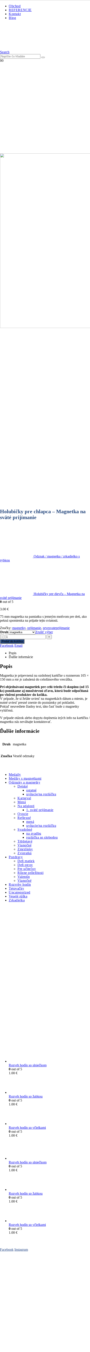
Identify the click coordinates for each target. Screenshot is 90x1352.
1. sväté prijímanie (40, 810)
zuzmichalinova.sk (45, 1346)
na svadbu (33, 833)
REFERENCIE (20, 10)
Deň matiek (26, 861)
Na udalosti (26, 806)
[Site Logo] (24, 48)
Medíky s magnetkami (25, 778)
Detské (22, 786)
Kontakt (15, 14)
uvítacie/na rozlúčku (41, 794)
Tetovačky (16, 888)
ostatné (31, 790)
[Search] (43, 57)
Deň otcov (25, 865)
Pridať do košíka (12, 641)
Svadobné (24, 829)
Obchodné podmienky (15, 1274)
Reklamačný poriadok (15, 1299)
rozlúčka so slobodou (42, 837)
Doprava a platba (12, 1278)
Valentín (23, 876)
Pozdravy (16, 857)
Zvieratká (24, 853)
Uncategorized (19, 892)
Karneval (24, 798)
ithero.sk (69, 1342)
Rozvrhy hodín (20, 884)
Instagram (21, 1249)
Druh (4, 632)
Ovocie (22, 814)
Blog (12, 18)
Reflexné (24, 818)
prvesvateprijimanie (56, 628)
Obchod (15, 6)
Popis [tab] (12, 653)
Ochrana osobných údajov (18, 1295)
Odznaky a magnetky (24, 782)
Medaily (15, 774)
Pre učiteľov (26, 869)
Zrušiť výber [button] (44, 632)
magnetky (19, 628)
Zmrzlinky (25, 849)
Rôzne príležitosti (30, 873)
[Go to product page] (49, 1053)
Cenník (5, 1270)
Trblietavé (24, 841)
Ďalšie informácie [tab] (21, 657)
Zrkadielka (17, 900)
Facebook (7, 645)
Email (18, 645)
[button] (4, 52)
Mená (21, 802)
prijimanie (34, 628)
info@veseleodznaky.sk (44, 1316)
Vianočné (24, 845)
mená (30, 822)
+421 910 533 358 (13, 1316)
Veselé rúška (18, 896)
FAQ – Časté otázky (14, 1266)
